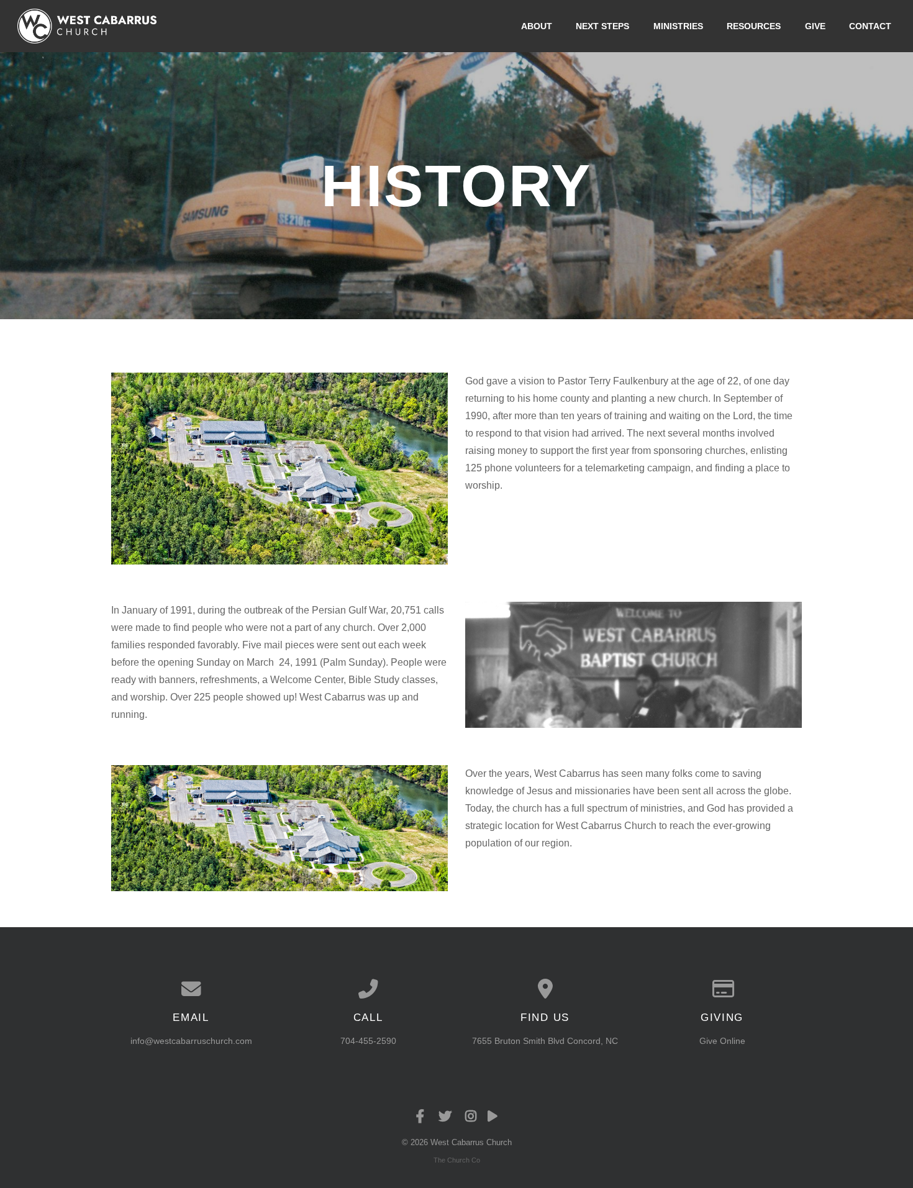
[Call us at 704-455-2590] (368, 989)
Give (815, 26)
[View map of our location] (545, 989)
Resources (754, 26)
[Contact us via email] (191, 989)
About (536, 26)
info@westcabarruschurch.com (191, 1041)
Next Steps (602, 26)
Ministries (678, 26)
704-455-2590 (368, 1041)
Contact (870, 26)
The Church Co (457, 1160)
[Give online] (722, 989)
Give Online (722, 1041)
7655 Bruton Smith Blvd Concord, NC (545, 1041)
